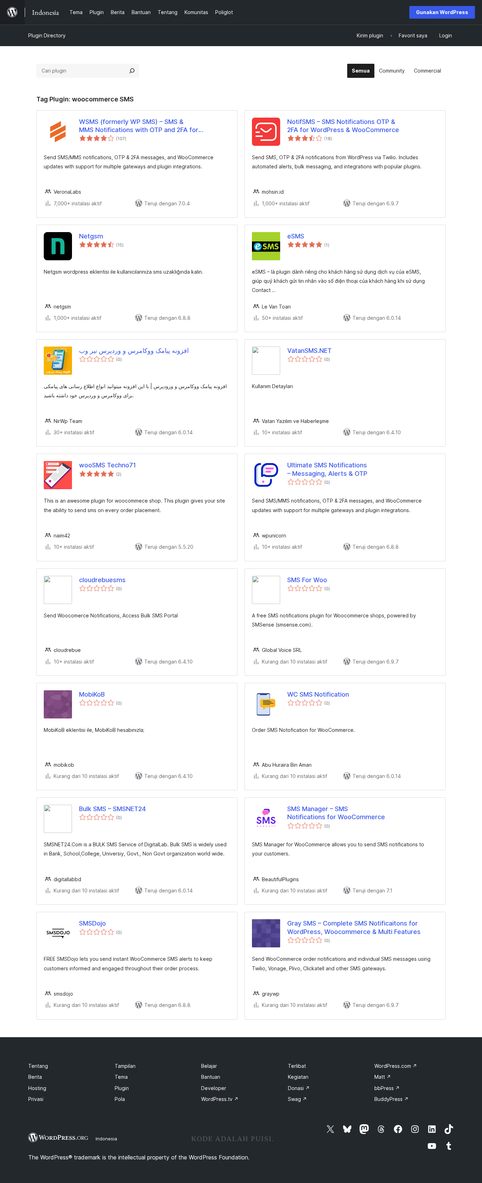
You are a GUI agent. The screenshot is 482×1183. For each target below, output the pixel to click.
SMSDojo (92, 923)
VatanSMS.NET (309, 350)
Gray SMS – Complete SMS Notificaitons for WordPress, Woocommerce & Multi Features (354, 927)
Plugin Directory (47, 35)
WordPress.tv (220, 1099)
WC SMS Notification (318, 694)
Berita (35, 1077)
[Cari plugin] (132, 71)
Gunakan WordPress (442, 12)
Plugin (122, 1088)
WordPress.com (395, 1066)
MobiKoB (92, 694)
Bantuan (210, 1077)
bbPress (387, 1088)
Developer (213, 1088)
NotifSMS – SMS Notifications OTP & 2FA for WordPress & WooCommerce (343, 125)
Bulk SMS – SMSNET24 (112, 808)
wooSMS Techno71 (107, 465)
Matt (382, 1077)
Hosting (37, 1088)
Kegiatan (298, 1077)
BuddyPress (391, 1099)
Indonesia (106, 1138)
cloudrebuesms (102, 580)
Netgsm (91, 236)
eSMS (295, 236)
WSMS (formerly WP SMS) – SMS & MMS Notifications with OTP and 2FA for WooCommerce (138, 126)
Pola (120, 1099)
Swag (297, 1099)
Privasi (35, 1099)
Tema (121, 1077)
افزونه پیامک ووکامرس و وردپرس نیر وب (134, 350)
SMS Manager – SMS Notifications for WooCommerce (336, 813)
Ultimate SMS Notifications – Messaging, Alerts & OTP (327, 469)
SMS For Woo (307, 580)
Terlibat (297, 1066)
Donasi (299, 1088)
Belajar (209, 1066)
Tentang (38, 1066)
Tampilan (125, 1066)
